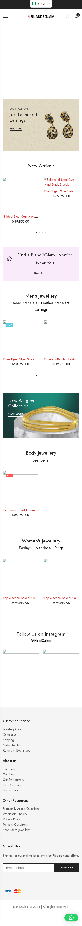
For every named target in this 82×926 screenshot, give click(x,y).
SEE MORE (16, 128)
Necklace (43, 548)
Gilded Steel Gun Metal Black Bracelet (29, 216)
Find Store (41, 273)
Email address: (29, 867)
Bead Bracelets (25, 303)
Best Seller (41, 460)
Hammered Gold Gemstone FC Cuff (28, 510)
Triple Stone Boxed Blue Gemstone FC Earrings (36, 597)
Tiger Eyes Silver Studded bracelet (27, 359)
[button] (36, 232)
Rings (59, 548)
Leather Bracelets (55, 303)
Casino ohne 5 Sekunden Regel (41, 921)
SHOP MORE (15, 414)
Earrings (41, 309)
